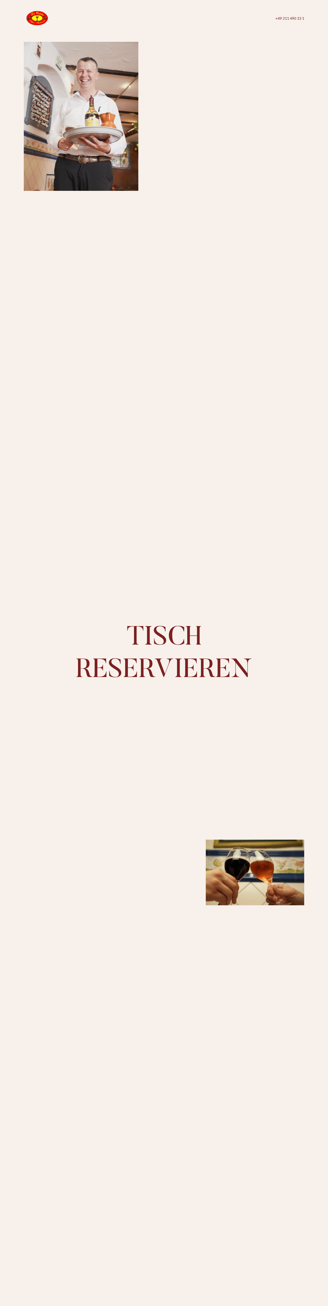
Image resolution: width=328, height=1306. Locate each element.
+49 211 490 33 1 (289, 18)
